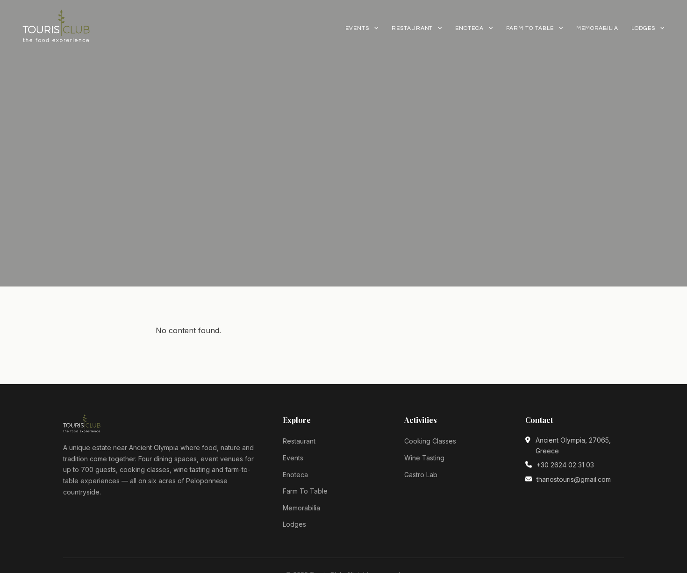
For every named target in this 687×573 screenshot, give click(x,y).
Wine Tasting (424, 458)
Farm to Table (529, 28)
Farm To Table (305, 491)
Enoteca (469, 28)
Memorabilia (597, 28)
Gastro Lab (420, 475)
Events (357, 28)
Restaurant (412, 28)
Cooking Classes (430, 441)
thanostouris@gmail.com (574, 479)
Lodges (643, 28)
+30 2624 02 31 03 (565, 465)
